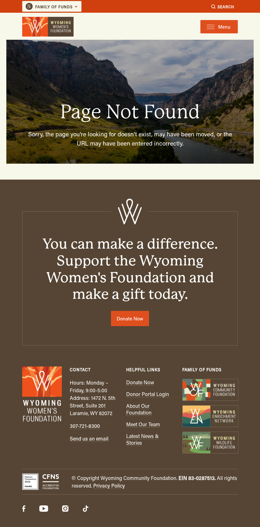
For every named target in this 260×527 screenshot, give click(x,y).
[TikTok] (85, 509)
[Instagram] (65, 509)
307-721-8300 (85, 425)
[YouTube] (43, 509)
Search (226, 6)
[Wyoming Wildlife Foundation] (210, 443)
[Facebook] (23, 509)
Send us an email (89, 438)
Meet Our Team (143, 424)
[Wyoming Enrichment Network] (210, 416)
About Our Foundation (139, 409)
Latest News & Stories (142, 439)
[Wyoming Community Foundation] (210, 390)
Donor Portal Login (147, 394)
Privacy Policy (109, 485)
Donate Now (130, 318)
